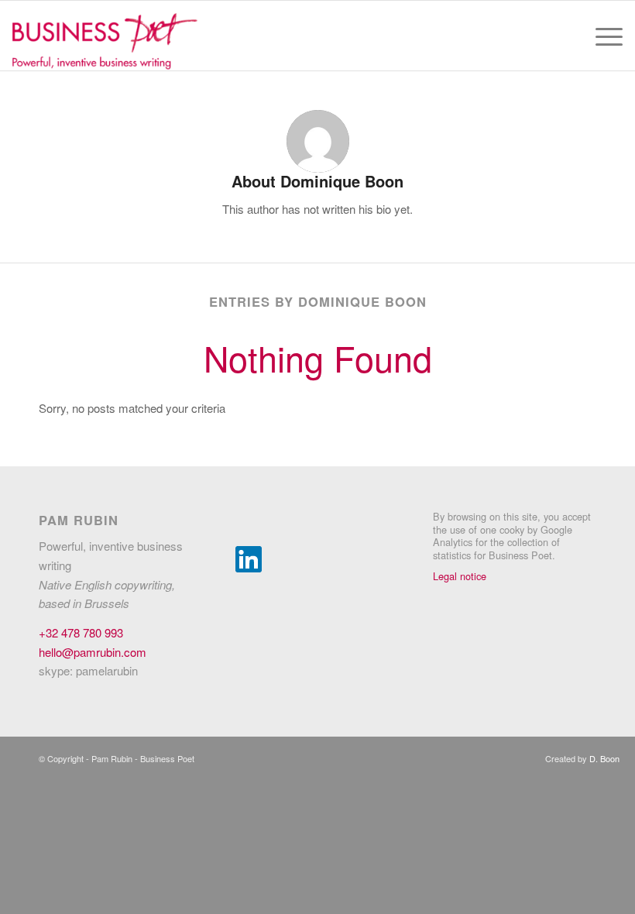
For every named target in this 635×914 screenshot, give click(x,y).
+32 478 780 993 (81, 632)
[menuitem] (601, 35)
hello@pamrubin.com (92, 652)
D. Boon (604, 758)
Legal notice (459, 576)
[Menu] (601, 35)
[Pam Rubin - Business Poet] (104, 35)
